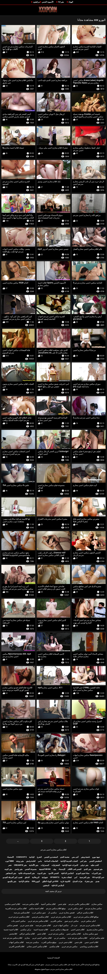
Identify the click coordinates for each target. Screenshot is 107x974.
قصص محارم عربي (67, 912)
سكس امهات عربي (61, 925)
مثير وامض (18, 869)
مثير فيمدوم (98, 869)
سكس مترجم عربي (56, 934)
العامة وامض (31, 861)
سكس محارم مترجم (93, 908)
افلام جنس (41, 934)
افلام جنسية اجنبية (41, 929)
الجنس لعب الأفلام (75, 869)
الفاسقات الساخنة (51, 861)
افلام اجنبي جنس (91, 942)
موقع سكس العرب (48, 942)
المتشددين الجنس (51, 857)
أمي (75, 877)
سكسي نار (52, 912)
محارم (27, 938)
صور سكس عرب (39, 912)
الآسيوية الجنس (48, 2)
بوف (54, 869)
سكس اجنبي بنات (18, 921)
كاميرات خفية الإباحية (70, 865)
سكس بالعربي (56, 921)
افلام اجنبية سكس (36, 908)
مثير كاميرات (96, 873)
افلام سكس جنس (73, 934)
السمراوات (45, 865)
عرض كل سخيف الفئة (53, 891)
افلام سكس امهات (16, 942)
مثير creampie (20, 865)
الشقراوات (56, 865)
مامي (40, 861)
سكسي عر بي (59, 938)
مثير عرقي (84, 865)
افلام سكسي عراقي (85, 912)
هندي (97, 881)
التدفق (27, 877)
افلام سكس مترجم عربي (61, 917)
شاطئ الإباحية (24, 881)
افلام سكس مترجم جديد (77, 938)
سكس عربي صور (71, 921)
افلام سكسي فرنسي (40, 917)
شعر (10, 865)
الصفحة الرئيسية (53, 958)
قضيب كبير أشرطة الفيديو (12, 877)
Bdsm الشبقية (45, 869)
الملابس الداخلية (67, 873)
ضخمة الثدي (64, 857)
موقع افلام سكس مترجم (56, 908)
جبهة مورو (96, 857)
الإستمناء (62, 869)
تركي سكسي (25, 929)
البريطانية (35, 877)
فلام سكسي (54, 946)
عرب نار (74, 925)
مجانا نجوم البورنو (82, 873)
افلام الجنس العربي (16, 946)
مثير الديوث (41, 873)
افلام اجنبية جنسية (11, 929)
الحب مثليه (95, 865)
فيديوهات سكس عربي (59, 929)
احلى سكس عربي (75, 908)
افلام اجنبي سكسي (12, 904)
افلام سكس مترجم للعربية (16, 908)
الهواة (71, 2)
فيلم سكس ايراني (97, 938)
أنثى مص (75, 857)
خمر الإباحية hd (98, 877)
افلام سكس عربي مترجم (90, 925)
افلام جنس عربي (65, 942)
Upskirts (54, 877)
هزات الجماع (77, 881)
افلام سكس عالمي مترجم (79, 904)
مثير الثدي (87, 869)
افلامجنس (13, 934)
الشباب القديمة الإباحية (69, 861)
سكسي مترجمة (32, 942)
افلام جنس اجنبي (77, 929)
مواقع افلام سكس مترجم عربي (86, 917)
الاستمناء (10, 857)
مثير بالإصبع (12, 881)
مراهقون (36, 2)
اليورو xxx (36, 881)
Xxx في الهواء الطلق (50, 881)
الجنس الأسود (53, 873)
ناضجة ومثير (85, 857)
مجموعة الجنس (31, 869)
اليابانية (32, 857)
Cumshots (21, 857)
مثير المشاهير (11, 873)
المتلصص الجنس (95, 861)
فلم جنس (78, 942)
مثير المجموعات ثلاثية (26, 873)
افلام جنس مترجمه (43, 925)
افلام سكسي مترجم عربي (18, 917)
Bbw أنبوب (9, 861)
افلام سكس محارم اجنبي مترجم (53, 850)
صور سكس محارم (90, 934)
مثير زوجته (20, 861)
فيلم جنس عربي (26, 925)
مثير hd (61, 2)
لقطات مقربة (67, 877)
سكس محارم (97, 904)
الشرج (39, 857)
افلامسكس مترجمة (22, 912)
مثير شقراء (89, 881)
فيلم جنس (62, 904)
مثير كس (83, 861)
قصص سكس (12, 925)
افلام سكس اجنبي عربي (42, 938)
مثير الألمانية (33, 865)
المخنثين (46, 885)
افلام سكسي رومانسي (89, 946)
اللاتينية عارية (65, 881)
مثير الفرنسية (85, 877)
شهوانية (45, 877)
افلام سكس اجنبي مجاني (37, 946)
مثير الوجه (8, 869)
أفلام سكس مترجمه (30, 904)
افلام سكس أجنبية (48, 904)
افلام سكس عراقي (27, 934)
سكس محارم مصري (95, 929)
